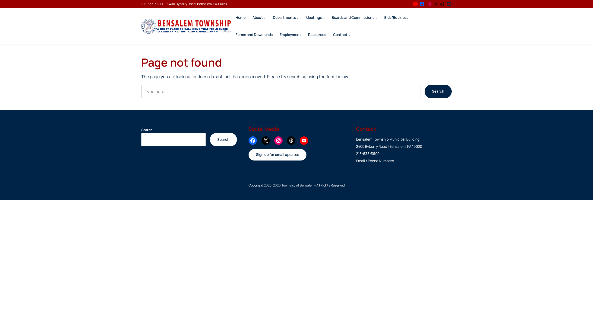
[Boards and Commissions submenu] (376, 17)
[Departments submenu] (297, 17)
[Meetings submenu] (324, 17)
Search (438, 91)
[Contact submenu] (349, 35)
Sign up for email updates (277, 154)
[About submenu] (265, 17)
